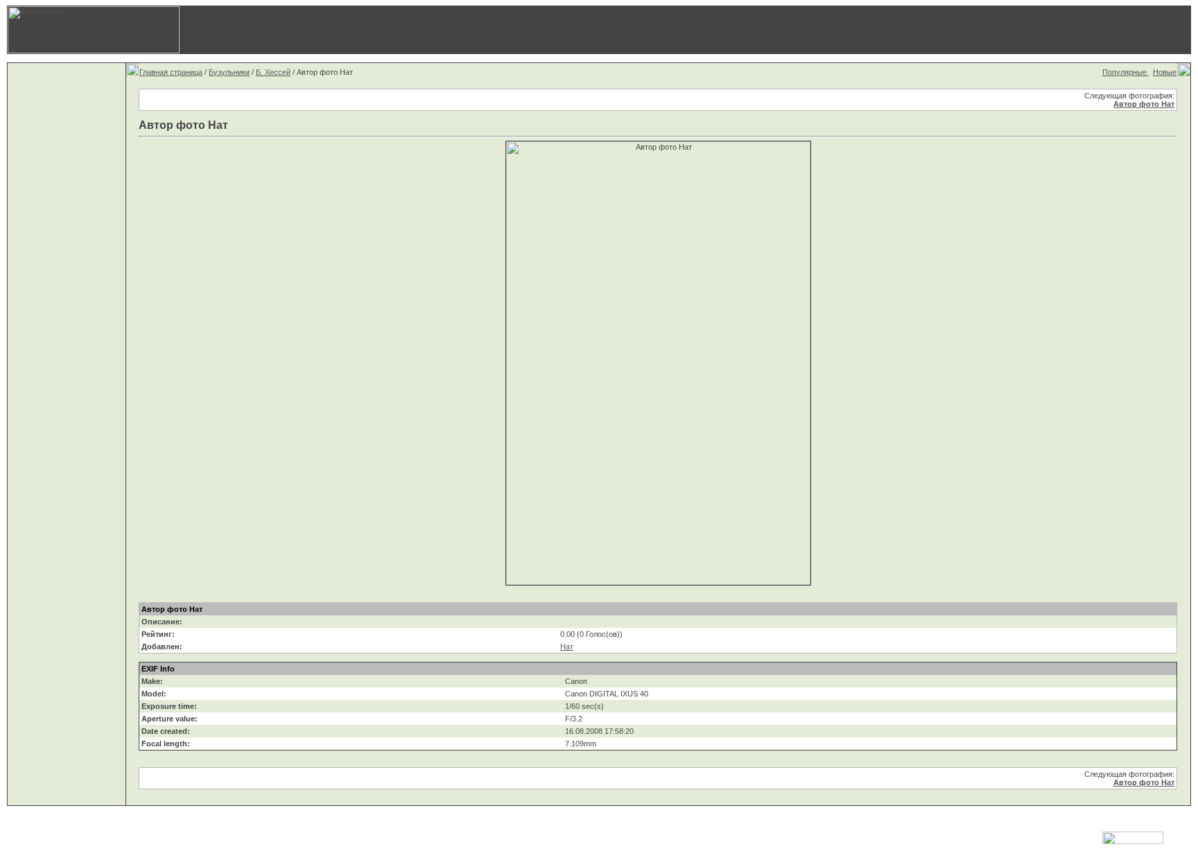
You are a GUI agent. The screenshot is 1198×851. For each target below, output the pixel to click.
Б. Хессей (273, 72)
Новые (1165, 72)
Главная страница (170, 72)
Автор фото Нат (1143, 104)
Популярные (1125, 72)
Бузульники (229, 72)
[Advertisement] (895, 30)
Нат (566, 646)
